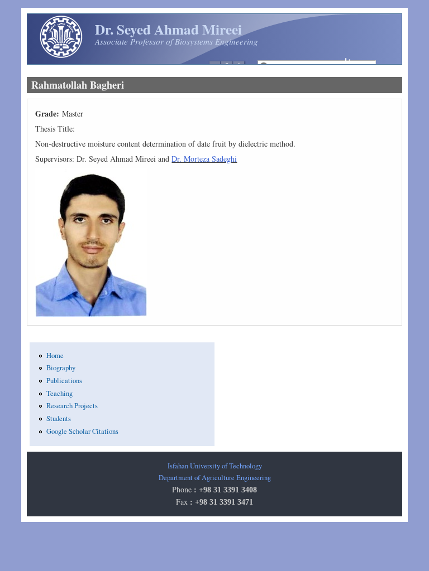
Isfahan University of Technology (215, 466)
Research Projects (72, 405)
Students (58, 418)
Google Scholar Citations (82, 431)
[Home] (61, 56)
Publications (64, 380)
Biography (60, 367)
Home (55, 355)
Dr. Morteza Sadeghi (204, 158)
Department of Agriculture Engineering (215, 477)
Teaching (59, 393)
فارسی (338, 61)
